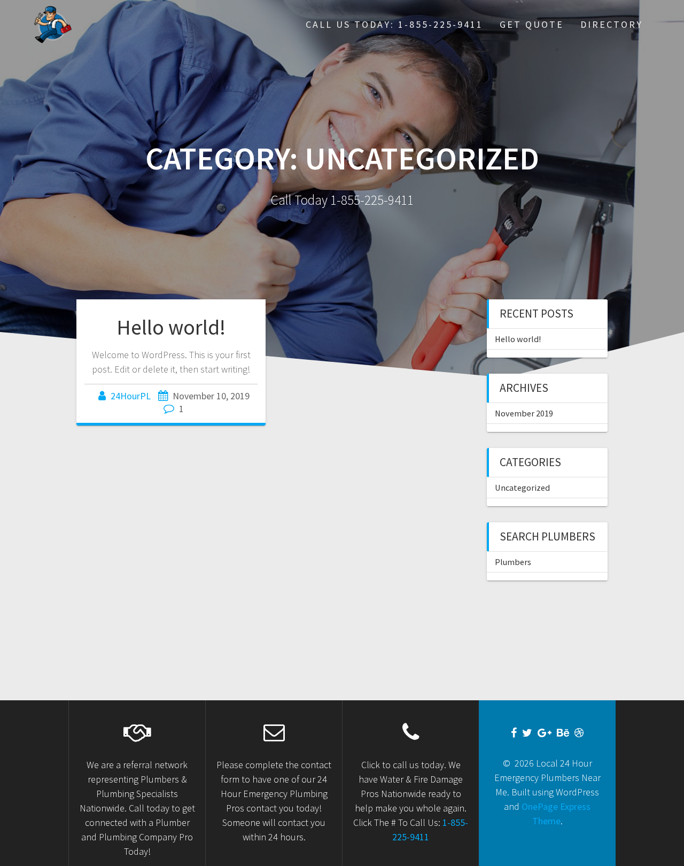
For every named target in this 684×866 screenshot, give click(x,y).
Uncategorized (522, 487)
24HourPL (131, 396)
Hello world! (171, 327)
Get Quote (532, 24)
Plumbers (513, 561)
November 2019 (524, 413)
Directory (611, 24)
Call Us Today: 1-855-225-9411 (394, 24)
